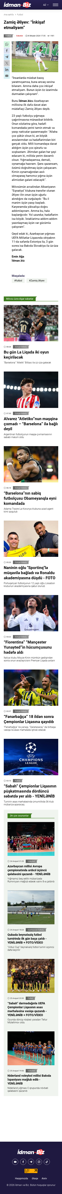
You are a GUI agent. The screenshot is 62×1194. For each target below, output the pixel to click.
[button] (6, 44)
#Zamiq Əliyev (37, 280)
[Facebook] (23, 1162)
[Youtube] (15, 1162)
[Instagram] (39, 1162)
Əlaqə (35, 1178)
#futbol (18, 280)
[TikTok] (47, 1162)
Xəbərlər (19, 36)
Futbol (8, 36)
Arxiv (44, 1178)
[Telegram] (31, 1162)
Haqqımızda (21, 1178)
